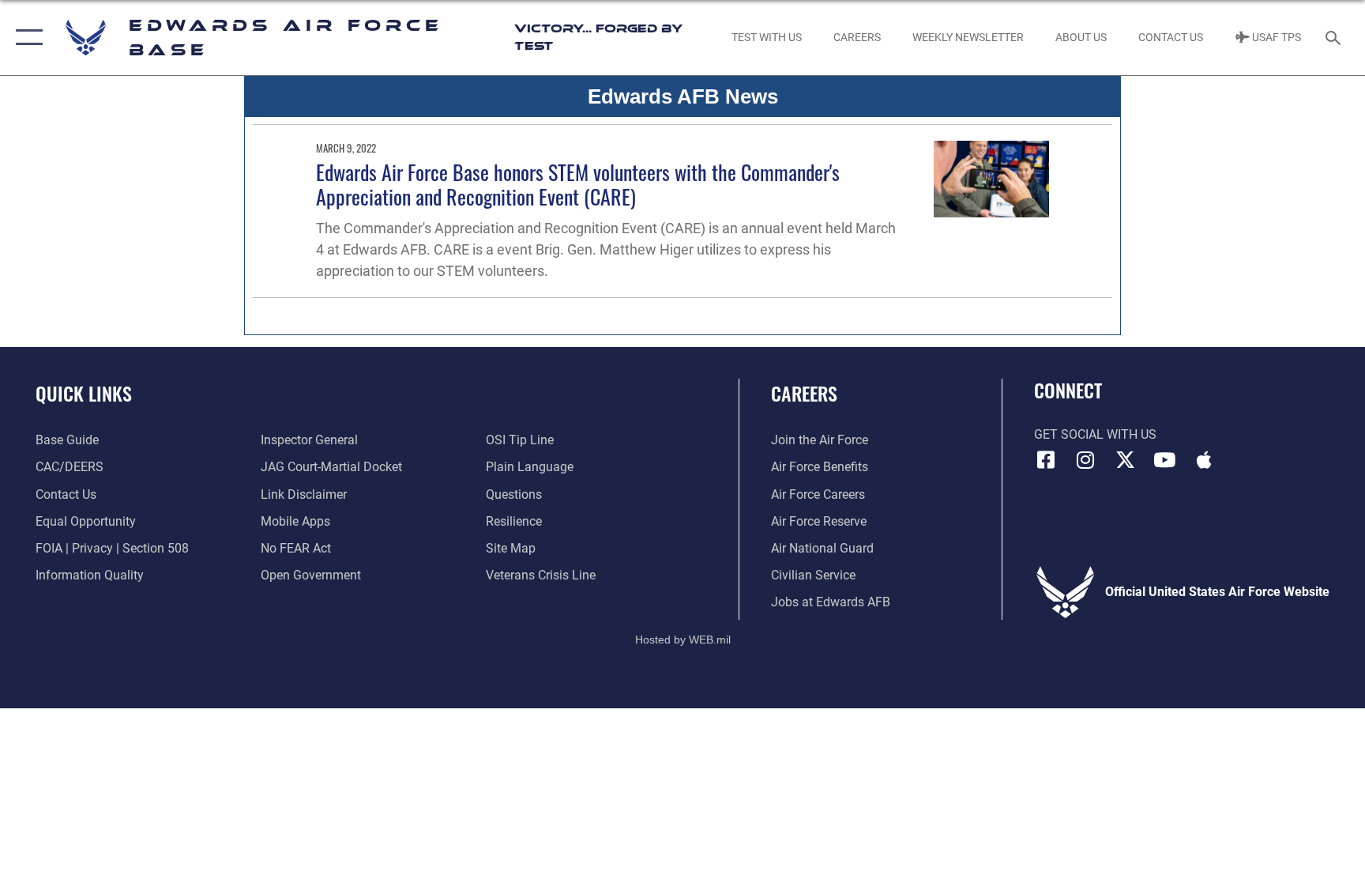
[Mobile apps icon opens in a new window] (1204, 460)
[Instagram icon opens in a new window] (1085, 460)
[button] (25, 37)
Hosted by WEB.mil (683, 639)
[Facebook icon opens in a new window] (1046, 460)
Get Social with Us (1095, 434)
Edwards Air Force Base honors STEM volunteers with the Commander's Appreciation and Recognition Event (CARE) (578, 184)
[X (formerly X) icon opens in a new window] (1125, 460)
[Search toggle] (1335, 37)
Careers (804, 393)
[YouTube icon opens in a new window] (1164, 460)
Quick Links (84, 393)
